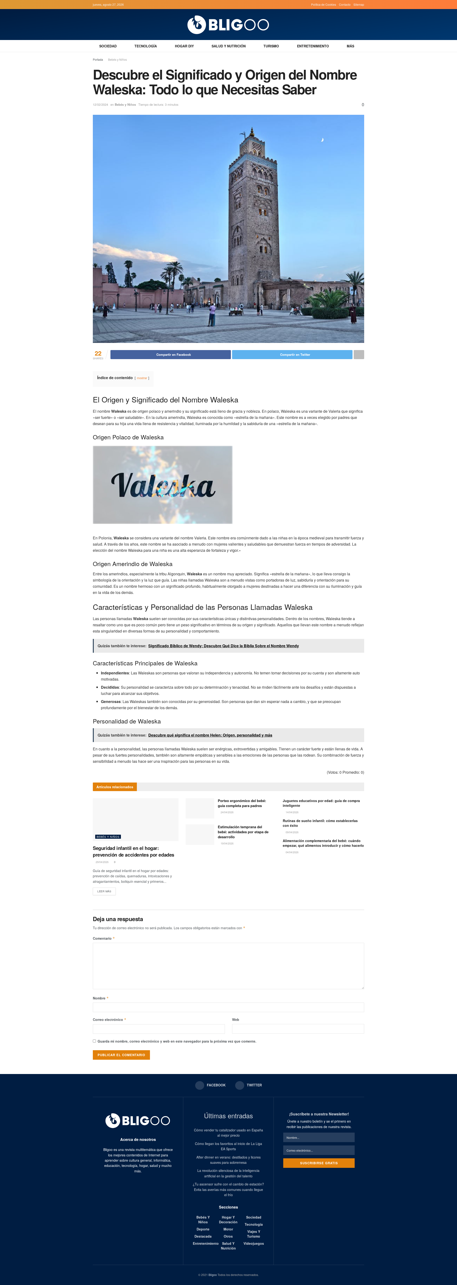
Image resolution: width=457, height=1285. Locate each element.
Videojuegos (253, 1243)
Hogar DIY (184, 46)
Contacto (345, 4)
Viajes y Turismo (253, 1234)
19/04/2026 (226, 843)
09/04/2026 (291, 832)
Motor (228, 1229)
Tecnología (145, 46)
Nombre (101, 998)
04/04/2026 (291, 852)
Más (350, 46)
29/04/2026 (102, 862)
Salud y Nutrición (229, 46)
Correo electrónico (109, 1019)
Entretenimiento (313, 46)
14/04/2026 (291, 812)
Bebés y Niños (117, 59)
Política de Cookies (323, 4)
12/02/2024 (100, 104)
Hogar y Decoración (228, 1219)
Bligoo (213, 1275)
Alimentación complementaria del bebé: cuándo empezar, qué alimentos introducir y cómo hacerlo (323, 843)
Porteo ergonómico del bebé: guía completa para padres (242, 803)
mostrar (142, 378)
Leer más (104, 891)
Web (235, 1019)
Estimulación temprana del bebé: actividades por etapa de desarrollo (243, 831)
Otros (228, 1236)
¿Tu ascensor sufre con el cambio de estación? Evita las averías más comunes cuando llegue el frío (228, 1189)
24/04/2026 (226, 812)
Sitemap (358, 4)
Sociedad (108, 46)
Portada (98, 59)
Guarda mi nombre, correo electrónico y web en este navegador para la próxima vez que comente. (177, 1041)
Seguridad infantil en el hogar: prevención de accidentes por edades (133, 851)
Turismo (271, 46)
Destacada (203, 1236)
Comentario (104, 938)
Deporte (203, 1229)
